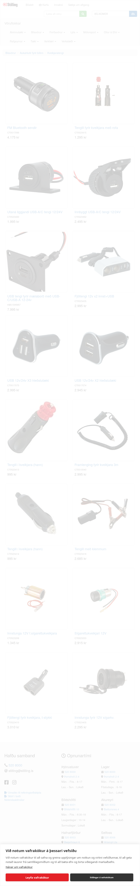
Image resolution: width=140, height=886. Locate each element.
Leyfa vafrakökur (37, 877)
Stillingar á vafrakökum (102, 877)
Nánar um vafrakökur (19, 867)
